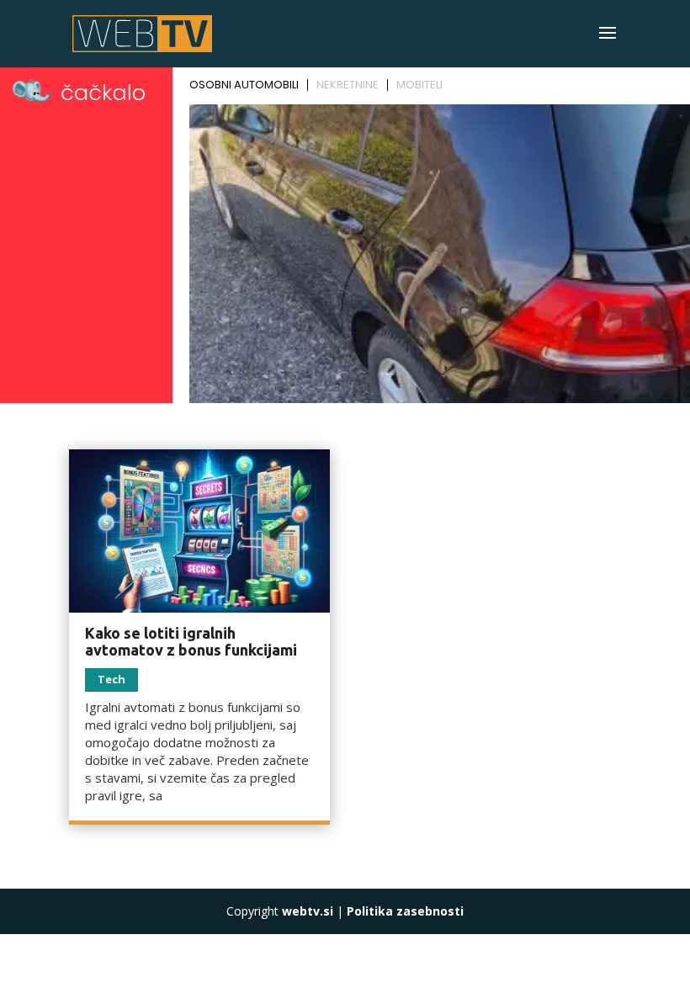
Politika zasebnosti (405, 911)
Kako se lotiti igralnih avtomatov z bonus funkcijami (191, 641)
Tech (111, 679)
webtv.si (307, 911)
